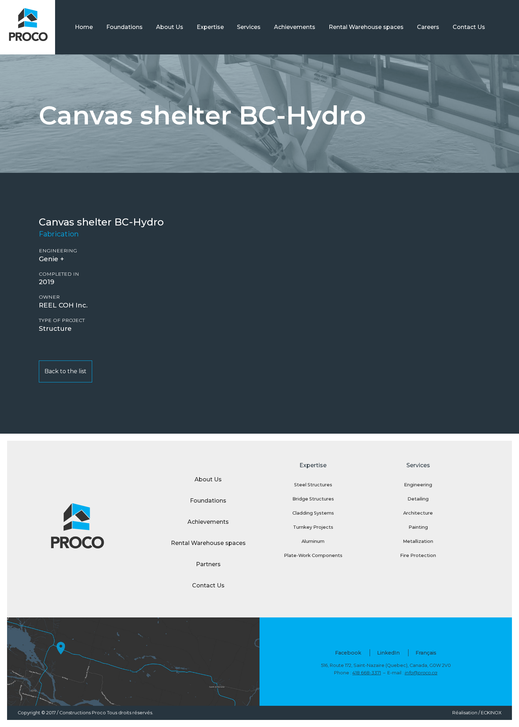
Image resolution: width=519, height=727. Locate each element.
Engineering (58, 250)
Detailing (418, 499)
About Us (169, 27)
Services (249, 27)
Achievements (294, 27)
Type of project (62, 320)
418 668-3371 (366, 672)
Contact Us (469, 27)
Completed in (59, 274)
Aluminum (313, 541)
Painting (418, 527)
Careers (428, 27)
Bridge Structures (313, 499)
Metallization (418, 541)
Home (84, 27)
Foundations (124, 27)
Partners (208, 564)
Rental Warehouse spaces (366, 27)
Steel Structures (313, 484)
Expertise (210, 27)
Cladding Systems (313, 513)
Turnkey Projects (313, 527)
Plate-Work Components (313, 555)
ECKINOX (491, 712)
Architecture (418, 513)
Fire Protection (418, 555)
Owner (49, 297)
